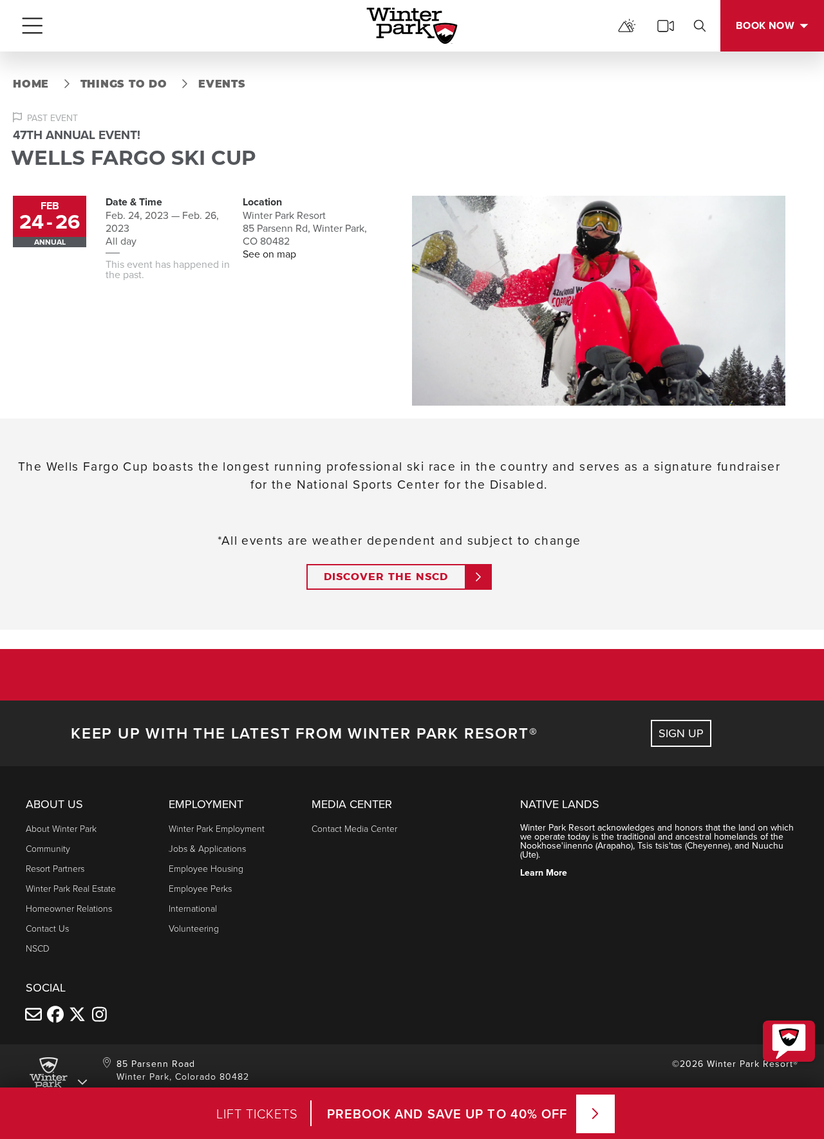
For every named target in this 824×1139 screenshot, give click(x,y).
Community (48, 848)
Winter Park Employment (217, 828)
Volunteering (194, 928)
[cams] (665, 25)
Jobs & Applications (207, 848)
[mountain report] (627, 25)
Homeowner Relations (69, 908)
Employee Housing (206, 868)
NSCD (38, 948)
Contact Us (47, 928)
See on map (269, 254)
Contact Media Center (354, 828)
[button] (789, 1041)
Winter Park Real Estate (71, 888)
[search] (699, 25)
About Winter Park (61, 828)
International (193, 908)
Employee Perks (200, 888)
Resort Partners (55, 868)
